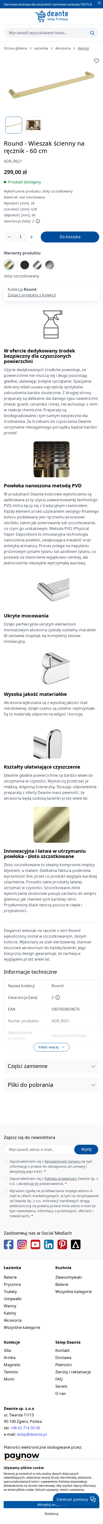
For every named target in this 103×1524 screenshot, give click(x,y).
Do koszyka (70, 236)
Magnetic (12, 1364)
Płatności (63, 1364)
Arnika (10, 1357)
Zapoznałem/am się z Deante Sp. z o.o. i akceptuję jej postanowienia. (54, 1181)
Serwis (61, 1386)
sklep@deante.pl (32, 1434)
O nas (60, 1393)
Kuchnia (63, 1267)
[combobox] (51, 33)
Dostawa (63, 1357)
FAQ (59, 1379)
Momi (9, 1379)
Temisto (11, 1372)
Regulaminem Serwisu (63, 1161)
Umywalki (13, 1298)
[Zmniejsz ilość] (9, 236)
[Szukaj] (92, 33)
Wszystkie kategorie (22, 1327)
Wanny (10, 1306)
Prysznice (12, 1284)
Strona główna (15, 48)
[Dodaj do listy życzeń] (96, 60)
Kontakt (62, 1350)
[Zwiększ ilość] (31, 236)
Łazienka (12, 1267)
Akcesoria (13, 1320)
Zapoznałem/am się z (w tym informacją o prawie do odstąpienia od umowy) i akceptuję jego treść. (51, 1166)
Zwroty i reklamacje (73, 1372)
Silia (7, 1350)
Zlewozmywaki (68, 1277)
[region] (51, 95)
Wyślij (86, 1149)
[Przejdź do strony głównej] (51, 16)
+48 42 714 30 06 (25, 1427)
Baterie (10, 1277)
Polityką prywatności (61, 1178)
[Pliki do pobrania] (93, 1085)
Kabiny (10, 1313)
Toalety (10, 1291)
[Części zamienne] (93, 1066)
